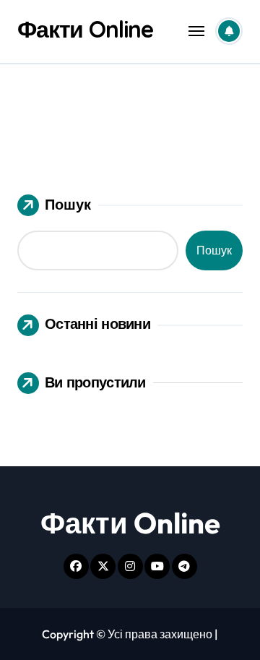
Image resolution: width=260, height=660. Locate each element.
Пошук (68, 204)
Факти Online (85, 28)
